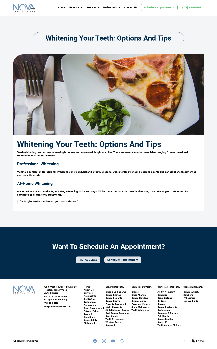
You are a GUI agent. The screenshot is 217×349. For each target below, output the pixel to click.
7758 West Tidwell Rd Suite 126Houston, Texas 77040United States (60, 290)
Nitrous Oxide (190, 301)
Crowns (161, 304)
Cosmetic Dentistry (141, 287)
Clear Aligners (138, 295)
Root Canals (111, 316)
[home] (24, 8)
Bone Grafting (164, 298)
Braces (135, 292)
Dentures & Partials (167, 313)
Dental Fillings (113, 295)
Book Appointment (94, 308)
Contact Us (130, 7)
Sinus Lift (162, 322)
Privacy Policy (91, 311)
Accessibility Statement (90, 321)
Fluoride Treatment (115, 304)
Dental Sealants (113, 298)
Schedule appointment (159, 7)
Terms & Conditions (89, 315)
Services (88, 293)
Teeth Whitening (140, 310)
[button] (75, 7)
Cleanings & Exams (115, 292)
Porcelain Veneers (141, 304)
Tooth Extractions (114, 319)
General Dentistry (114, 287)
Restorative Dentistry (168, 287)
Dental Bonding (139, 298)
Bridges (161, 301)
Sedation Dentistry (193, 287)
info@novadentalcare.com (57, 307)
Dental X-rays (112, 301)
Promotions (90, 305)
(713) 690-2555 (191, 7)
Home (61, 7)
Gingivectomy (138, 301)
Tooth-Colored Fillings (169, 325)
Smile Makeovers (140, 307)
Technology (90, 302)
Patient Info (90, 296)
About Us (89, 290)
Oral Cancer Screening (117, 313)
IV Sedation (189, 298)
